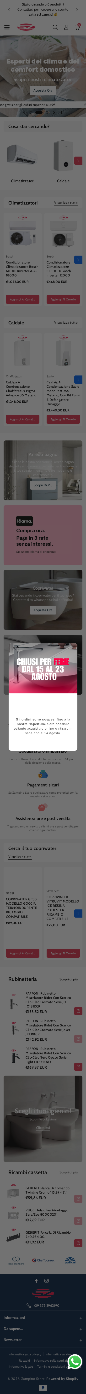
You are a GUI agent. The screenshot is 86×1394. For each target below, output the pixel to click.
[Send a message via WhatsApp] (75, 1362)
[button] (14, 648)
